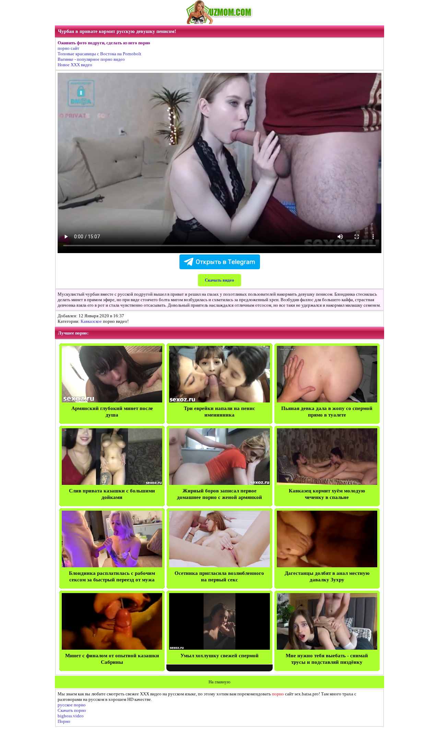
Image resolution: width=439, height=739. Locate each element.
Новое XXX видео (75, 64)
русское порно (72, 704)
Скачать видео (219, 280)
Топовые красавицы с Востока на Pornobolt (99, 53)
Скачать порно (72, 710)
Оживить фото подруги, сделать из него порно (104, 42)
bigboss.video (71, 715)
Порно (64, 721)
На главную (219, 681)
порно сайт (68, 48)
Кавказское (91, 321)
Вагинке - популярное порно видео (91, 59)
